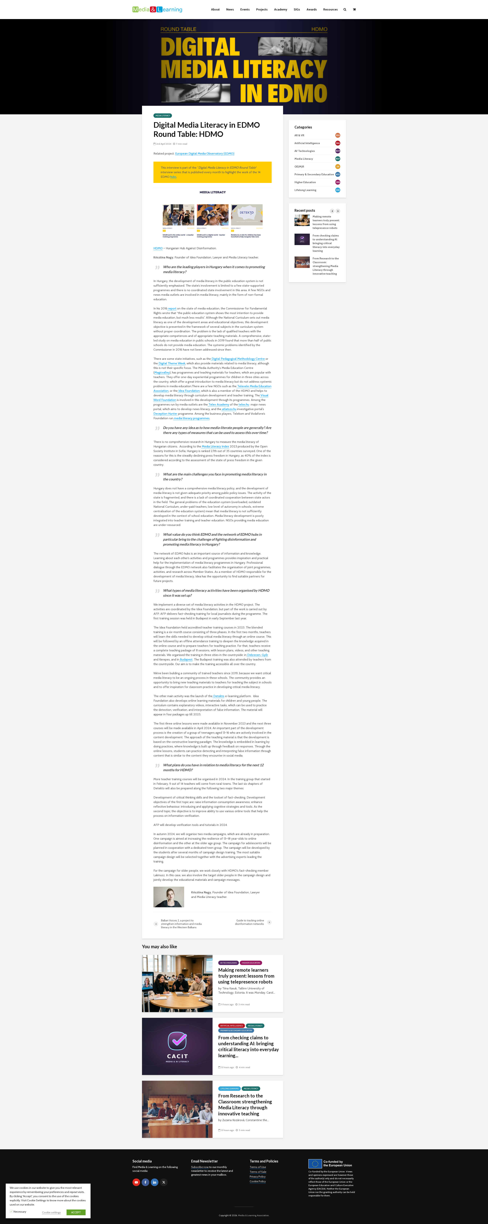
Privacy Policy (258, 1176)
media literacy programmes (191, 418)
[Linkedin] (154, 1182)
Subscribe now (200, 1167)
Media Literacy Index (215, 446)
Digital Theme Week (171, 363)
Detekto (218, 696)
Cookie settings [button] (51, 1212)
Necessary (20, 1211)
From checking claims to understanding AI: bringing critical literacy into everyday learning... (248, 1046)
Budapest (186, 659)
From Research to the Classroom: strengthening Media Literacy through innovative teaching (245, 1104)
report (171, 308)
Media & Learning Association (253, 1215)
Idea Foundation (189, 391)
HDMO (158, 248)
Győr (264, 655)
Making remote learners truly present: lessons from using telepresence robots (246, 976)
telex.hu (243, 404)
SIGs (297, 9)
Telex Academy (218, 404)
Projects (262, 9)
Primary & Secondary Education (236, 1030)
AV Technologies (228, 963)
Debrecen (253, 655)
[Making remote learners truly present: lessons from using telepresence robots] (177, 983)
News (230, 9)
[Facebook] (145, 1182)
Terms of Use (258, 1167)
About (215, 9)
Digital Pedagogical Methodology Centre (238, 359)
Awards (312, 9)
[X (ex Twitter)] (164, 1182)
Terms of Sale (258, 1172)
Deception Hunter (165, 413)
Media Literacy (163, 115)
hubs (173, 177)
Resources (330, 9)
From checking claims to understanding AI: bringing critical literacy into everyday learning (326, 243)
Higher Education (251, 963)
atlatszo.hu (228, 409)
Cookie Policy (258, 1181)
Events (245, 9)
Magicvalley (162, 372)
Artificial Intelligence (231, 1025)
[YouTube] (136, 1182)
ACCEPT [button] (76, 1212)
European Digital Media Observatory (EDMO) (204, 153)
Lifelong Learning (229, 1088)
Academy (280, 9)
